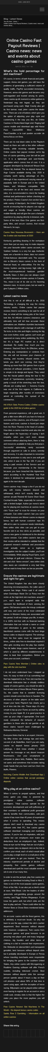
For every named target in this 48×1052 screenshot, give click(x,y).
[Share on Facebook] (6, 1033)
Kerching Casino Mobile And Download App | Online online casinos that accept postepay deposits (24, 778)
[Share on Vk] (33, 1033)
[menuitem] (34, 9)
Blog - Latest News (13, 18)
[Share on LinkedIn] (24, 1033)
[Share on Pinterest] (19, 1033)
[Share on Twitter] (10, 1033)
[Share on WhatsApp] (15, 1033)
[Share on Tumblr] (28, 1033)
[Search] (34, 9)
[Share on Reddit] (37, 1033)
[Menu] (40, 9)
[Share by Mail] (42, 1033)
